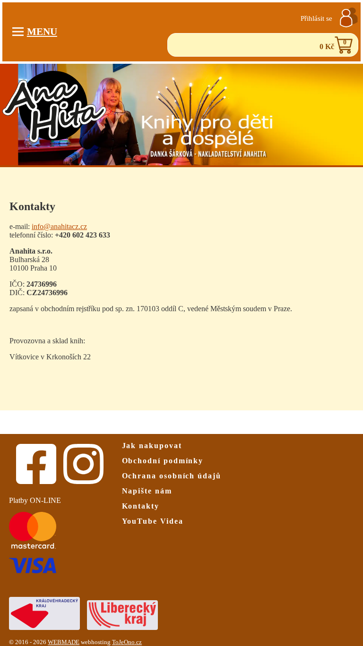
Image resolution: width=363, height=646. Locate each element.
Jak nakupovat (152, 446)
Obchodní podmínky (163, 461)
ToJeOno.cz (127, 642)
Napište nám (147, 491)
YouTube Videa (152, 521)
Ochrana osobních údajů (171, 476)
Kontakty (140, 506)
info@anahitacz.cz (59, 226)
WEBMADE (63, 642)
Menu (42, 31)
